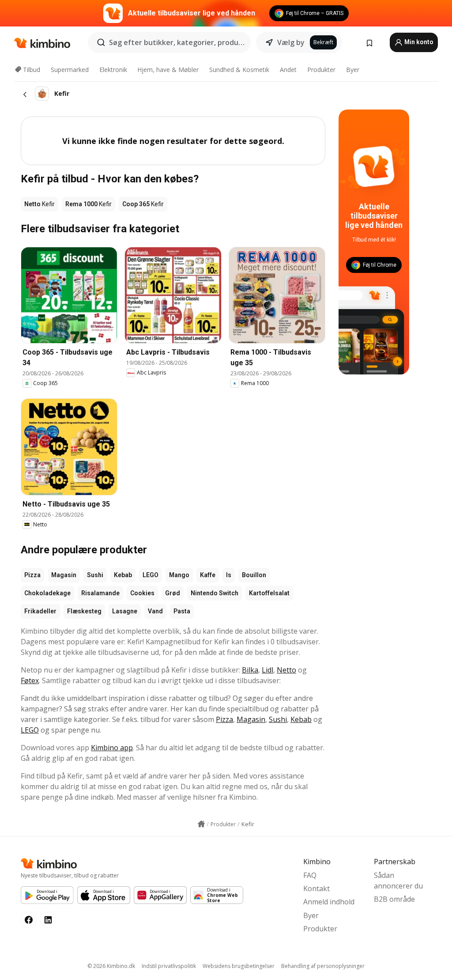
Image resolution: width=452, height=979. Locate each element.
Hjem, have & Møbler (168, 69)
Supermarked (70, 69)
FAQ (309, 875)
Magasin (63, 574)
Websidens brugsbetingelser (239, 966)
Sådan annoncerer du (398, 880)
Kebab (123, 574)
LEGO (150, 574)
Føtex (30, 680)
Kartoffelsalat (269, 593)
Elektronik (113, 69)
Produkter (321, 69)
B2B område (394, 899)
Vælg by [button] (291, 42)
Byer (352, 69)
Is (228, 574)
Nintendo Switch (214, 593)
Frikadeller (40, 611)
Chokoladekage (47, 593)
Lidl (267, 670)
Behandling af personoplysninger (323, 966)
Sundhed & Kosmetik (239, 69)
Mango (179, 574)
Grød (172, 593)
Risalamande (100, 593)
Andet (288, 69)
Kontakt (316, 888)
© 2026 (111, 966)
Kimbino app (112, 747)
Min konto (418, 41)
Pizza (32, 574)
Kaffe (207, 574)
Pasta (181, 611)
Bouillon (254, 574)
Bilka (250, 670)
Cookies (142, 593)
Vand (155, 611)
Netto (286, 670)
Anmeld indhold (328, 902)
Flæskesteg (84, 611)
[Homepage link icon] (201, 824)
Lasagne (124, 611)
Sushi (95, 574)
